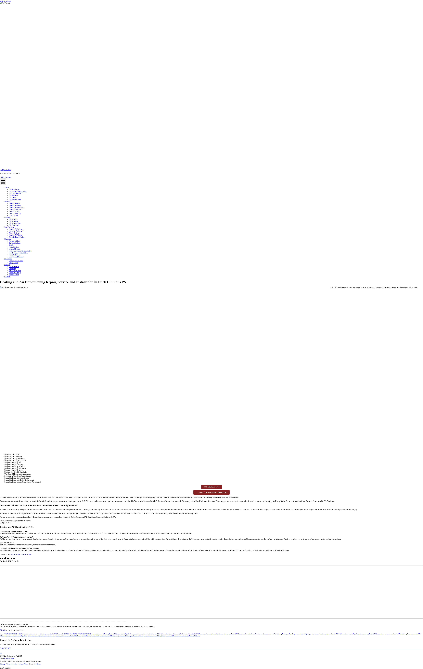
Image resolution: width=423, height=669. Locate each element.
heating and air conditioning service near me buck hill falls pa (262, 634)
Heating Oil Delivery (16, 229)
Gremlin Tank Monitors (17, 237)
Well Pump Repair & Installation (20, 251)
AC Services (13, 221)
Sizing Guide (13, 263)
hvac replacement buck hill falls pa (16, 636)
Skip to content (5, 1)
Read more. (331, 501)
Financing (12, 269)
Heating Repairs (14, 203)
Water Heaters (14, 247)
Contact (7, 277)
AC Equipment (14, 225)
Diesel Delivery (14, 233)
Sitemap (2, 664)
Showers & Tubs (14, 243)
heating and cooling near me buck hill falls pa (296, 634)
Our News (12, 197)
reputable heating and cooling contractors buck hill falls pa (100, 636)
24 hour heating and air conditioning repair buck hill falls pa (41, 634)
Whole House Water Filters (18, 253)
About (6, 187)
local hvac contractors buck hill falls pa (68, 636)
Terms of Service (11, 664)
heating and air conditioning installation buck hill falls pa (184, 634)
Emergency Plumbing (16, 257)
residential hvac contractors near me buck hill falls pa (183, 636)
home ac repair (26, 554)
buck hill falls (125, 634)
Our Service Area (15, 199)
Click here (3, 630)
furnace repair (15, 554)
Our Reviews (13, 195)
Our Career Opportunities (18, 191)
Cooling (7, 217)
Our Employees (14, 189)
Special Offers (14, 267)
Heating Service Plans (16, 207)
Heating (7, 201)
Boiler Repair (13, 215)
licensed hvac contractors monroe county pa (41, 636)
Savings (7, 265)
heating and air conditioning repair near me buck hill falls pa (222, 634)
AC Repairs (13, 219)
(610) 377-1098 (5, 170)
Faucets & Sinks (14, 241)
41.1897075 (65, 634)
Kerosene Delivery (15, 231)
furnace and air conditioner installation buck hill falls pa (147, 634)
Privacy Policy (23, 664)
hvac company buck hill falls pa (370, 634)
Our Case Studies (15, 193)
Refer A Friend (14, 275)
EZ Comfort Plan (15, 271)
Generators (8, 259)
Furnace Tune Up (15, 213)
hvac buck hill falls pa (352, 634)
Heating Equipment (15, 209)
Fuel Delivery (9, 227)
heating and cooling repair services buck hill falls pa (328, 634)
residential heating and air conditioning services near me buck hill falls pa (142, 636)
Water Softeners (14, 255)
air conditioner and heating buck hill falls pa (106, 634)
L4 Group (37, 664)
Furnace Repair (14, 211)
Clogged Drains (14, 249)
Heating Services (15, 205)
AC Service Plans (15, 223)
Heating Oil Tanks (15, 235)
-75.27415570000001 (10, 634)
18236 (20, 634)
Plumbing (7, 239)
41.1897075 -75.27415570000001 (80, 634)
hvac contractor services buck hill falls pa (393, 634)
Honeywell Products (16, 261)
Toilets (11, 245)
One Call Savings (15, 273)
